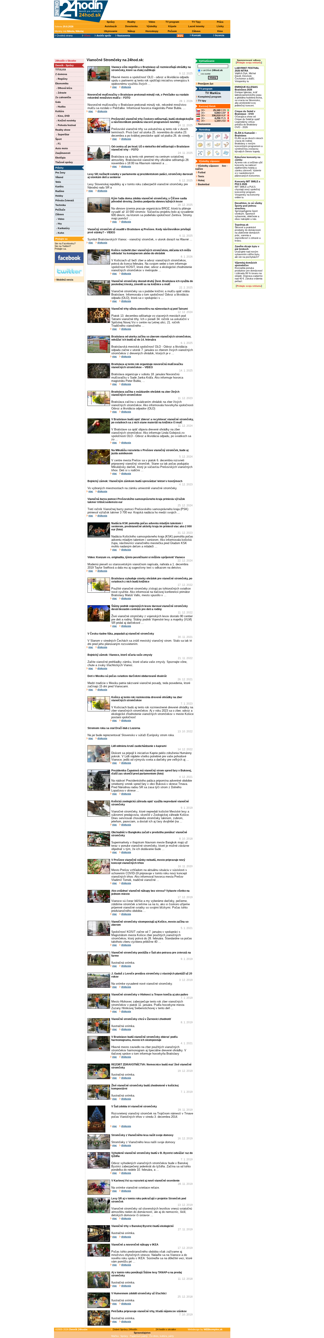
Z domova (61, 74)
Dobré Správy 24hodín (124, 1329)
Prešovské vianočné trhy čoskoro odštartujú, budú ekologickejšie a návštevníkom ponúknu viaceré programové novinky (152, 120)
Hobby (59, 195)
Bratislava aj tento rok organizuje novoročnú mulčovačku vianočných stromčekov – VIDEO (147, 366)
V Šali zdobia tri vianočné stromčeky (134, 1106)
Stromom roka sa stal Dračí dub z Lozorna (114, 728)
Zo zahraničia (63, 97)
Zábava (196, 31)
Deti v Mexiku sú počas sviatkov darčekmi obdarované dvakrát (127, 676)
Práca (220, 22)
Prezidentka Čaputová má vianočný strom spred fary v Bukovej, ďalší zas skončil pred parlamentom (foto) (151, 772)
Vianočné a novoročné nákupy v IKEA (134, 1244)
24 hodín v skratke (165, 1329)
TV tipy (201, 100)
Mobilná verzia (64, 279)
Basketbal (203, 184)
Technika (60, 205)
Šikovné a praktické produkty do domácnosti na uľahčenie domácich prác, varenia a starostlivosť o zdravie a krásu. (248, 232)
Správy (111, 22)
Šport (58, 139)
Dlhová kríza (64, 88)
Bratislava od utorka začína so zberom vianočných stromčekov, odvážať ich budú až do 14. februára (151, 338)
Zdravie (61, 92)
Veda (58, 182)
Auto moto (61, 148)
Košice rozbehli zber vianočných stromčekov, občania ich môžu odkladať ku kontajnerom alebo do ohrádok (151, 252)
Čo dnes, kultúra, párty (161, 1336)
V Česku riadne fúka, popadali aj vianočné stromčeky (121, 633)
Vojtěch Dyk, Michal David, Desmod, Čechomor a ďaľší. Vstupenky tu (247, 75)
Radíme (59, 191)
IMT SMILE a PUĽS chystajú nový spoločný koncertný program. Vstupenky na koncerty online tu (247, 189)
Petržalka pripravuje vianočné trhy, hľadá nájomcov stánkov (149, 1311)
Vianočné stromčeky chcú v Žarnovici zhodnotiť (141, 1019)
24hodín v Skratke (65, 60)
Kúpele (172, 26)
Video (152, 22)
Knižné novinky (66, 120)
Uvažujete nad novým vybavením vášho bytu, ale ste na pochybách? (247, 251)
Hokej (201, 180)
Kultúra (59, 111)
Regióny (62, 78)
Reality (131, 22)
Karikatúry (63, 228)
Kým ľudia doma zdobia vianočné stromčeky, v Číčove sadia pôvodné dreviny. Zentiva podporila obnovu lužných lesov (149, 200)
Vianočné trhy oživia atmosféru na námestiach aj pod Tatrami (149, 308)
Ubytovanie (110, 31)
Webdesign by (205, 1329)
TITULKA (60, 69)
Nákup (131, 31)
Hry (59, 223)
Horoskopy (151, 31)
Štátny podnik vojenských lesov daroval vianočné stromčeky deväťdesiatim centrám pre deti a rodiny (149, 608)
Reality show (62, 129)
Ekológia (60, 157)
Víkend (59, 177)
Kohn (60, 233)
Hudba (61, 106)
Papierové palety (139, 1336)
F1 (59, 143)
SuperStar (63, 134)
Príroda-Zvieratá (64, 200)
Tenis (200, 176)
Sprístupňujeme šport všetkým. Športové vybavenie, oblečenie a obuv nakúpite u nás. (248, 211)
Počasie (172, 31)
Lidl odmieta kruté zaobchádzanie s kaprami (138, 746)
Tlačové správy (64, 162)
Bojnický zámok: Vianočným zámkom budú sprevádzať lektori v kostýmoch (135, 481)
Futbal (201, 172)
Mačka (115, 1336)
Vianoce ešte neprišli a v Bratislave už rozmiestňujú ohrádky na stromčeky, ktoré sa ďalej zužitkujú (151, 69)
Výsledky (152, 26)
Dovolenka (131, 26)
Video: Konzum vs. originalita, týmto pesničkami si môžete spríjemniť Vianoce (136, 557)
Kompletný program (209, 96)
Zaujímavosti (62, 153)
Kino (220, 31)
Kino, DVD (63, 116)
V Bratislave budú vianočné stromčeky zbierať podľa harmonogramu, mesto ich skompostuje (144, 1038)
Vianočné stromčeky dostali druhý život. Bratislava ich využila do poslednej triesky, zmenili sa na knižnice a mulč (152, 283)
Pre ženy (60, 172)
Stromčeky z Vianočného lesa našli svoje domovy (142, 1135)
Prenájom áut (205, 83)
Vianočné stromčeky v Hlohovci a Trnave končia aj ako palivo (149, 994)
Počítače (60, 209)
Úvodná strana (64, 35)
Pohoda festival (66, 125)
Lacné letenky (196, 26)
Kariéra (59, 186)
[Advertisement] (170, 10)
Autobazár (111, 26)
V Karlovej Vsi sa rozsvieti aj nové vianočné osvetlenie (145, 1180)
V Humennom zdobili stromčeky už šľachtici (138, 1293)
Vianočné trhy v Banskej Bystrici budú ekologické (142, 1226)
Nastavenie (204, 124)
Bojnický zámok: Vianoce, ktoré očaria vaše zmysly (120, 654)
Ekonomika (61, 83)
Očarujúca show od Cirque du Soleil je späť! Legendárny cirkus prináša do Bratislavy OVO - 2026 (247, 119)
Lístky (220, 26)
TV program (172, 22)
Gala (58, 102)
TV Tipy (196, 22)
